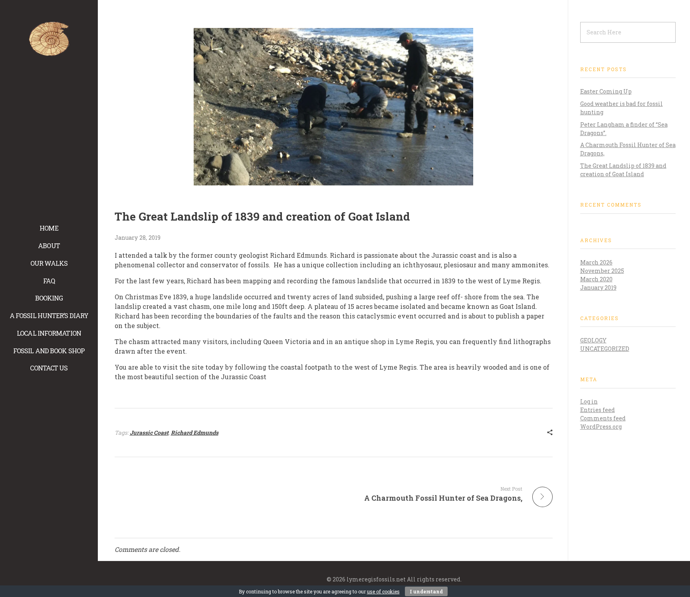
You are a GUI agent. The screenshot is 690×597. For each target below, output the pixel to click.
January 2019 (598, 287)
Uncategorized (604, 348)
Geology (593, 340)
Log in (589, 401)
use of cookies (383, 591)
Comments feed (603, 418)
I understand (426, 591)
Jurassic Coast (149, 432)
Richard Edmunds (194, 432)
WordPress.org (601, 426)
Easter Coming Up (606, 91)
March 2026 (596, 262)
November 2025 (602, 271)
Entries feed (597, 410)
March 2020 (596, 279)
